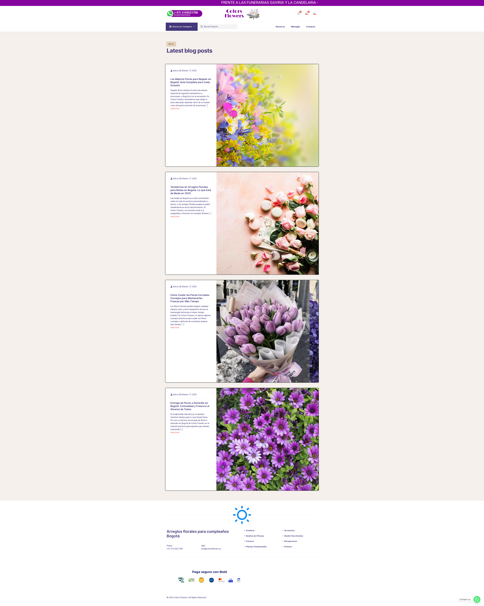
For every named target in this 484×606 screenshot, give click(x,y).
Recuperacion (290, 541)
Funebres (249, 530)
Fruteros (249, 541)
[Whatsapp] (477, 599)
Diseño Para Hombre (293, 536)
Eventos (288, 547)
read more (174, 108)
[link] (267, 115)
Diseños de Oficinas (254, 536)
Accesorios (289, 530)
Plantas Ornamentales (256, 547)
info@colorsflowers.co (211, 549)
